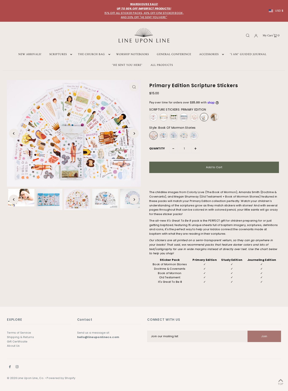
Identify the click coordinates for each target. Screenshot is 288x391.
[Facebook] (10, 367)
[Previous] (14, 133)
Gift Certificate (17, 342)
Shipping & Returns (20, 337)
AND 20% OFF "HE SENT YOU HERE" (144, 17)
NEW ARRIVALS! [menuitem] (29, 54)
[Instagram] (17, 367)
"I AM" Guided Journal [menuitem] (248, 54)
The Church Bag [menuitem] (91, 54)
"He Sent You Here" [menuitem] (127, 65)
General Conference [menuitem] (174, 54)
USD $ (279, 11)
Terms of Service (19, 333)
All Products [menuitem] (162, 65)
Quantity (157, 148)
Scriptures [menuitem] (58, 54)
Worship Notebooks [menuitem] (132, 54)
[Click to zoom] (134, 87)
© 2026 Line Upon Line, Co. (25, 378)
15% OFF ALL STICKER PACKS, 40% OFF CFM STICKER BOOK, (144, 13)
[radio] (153, 117)
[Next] (134, 133)
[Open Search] (247, 35)
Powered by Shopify (61, 378)
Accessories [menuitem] (209, 54)
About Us (13, 346)
